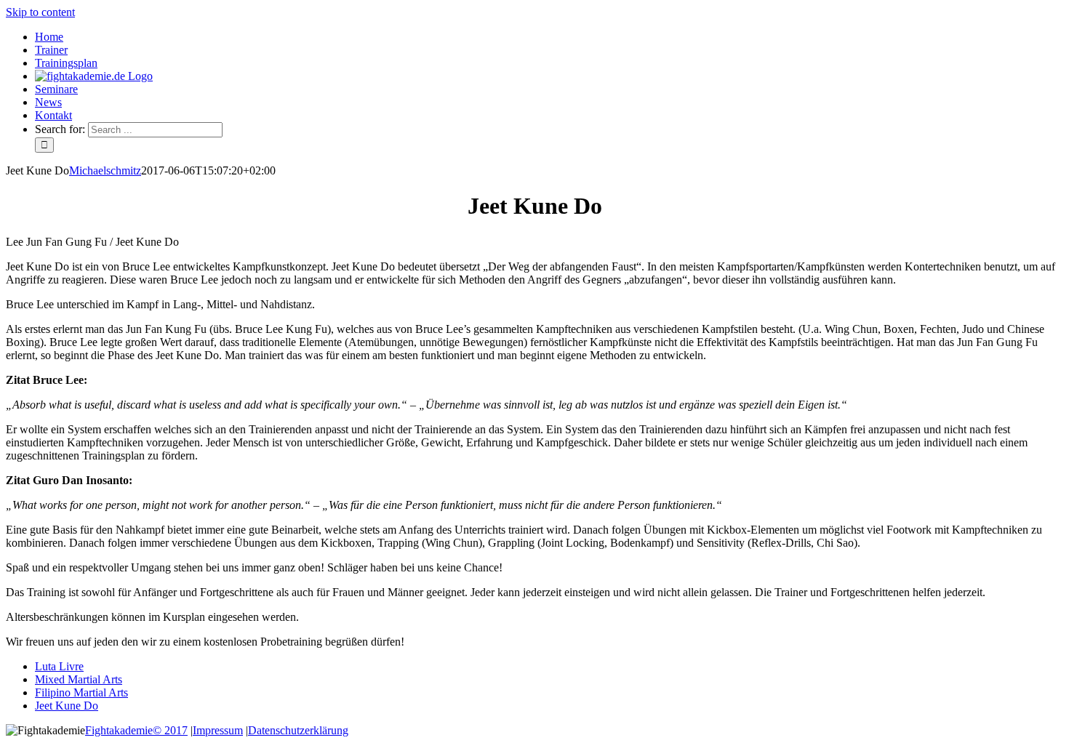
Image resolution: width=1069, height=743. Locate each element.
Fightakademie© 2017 (136, 730)
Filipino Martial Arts (81, 692)
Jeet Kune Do (66, 705)
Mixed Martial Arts (78, 679)
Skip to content (40, 12)
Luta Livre (59, 666)
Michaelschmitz (105, 170)
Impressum (218, 730)
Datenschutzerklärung (298, 730)
